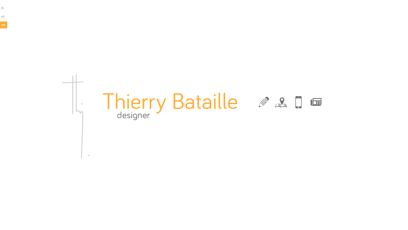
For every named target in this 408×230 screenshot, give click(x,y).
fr (2, 8)
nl (2, 16)
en (3, 24)
